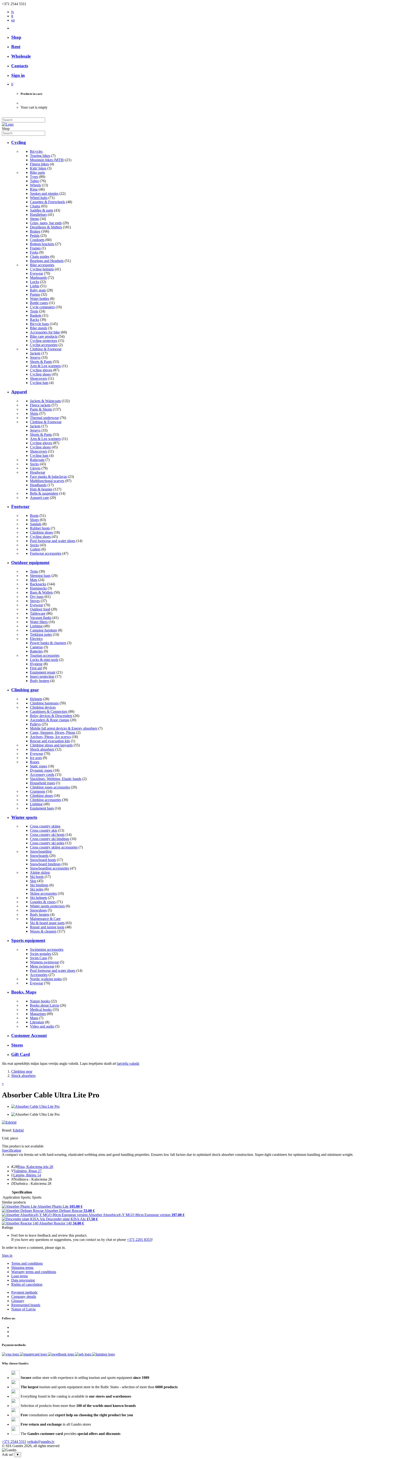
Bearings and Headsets (47, 261)
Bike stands (38, 328)
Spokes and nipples (44, 193)
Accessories (38, 975)
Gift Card (20, 1054)
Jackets (35, 353)
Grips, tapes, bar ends (46, 223)
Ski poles (36, 889)
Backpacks (38, 584)
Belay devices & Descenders (51, 716)
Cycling (18, 142)
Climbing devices (43, 707)
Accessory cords (42, 775)
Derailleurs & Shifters (46, 227)
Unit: (5, 1138)
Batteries (36, 651)
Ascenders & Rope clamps (49, 720)
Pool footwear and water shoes (52, 541)
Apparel (19, 391)
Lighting (36, 626)
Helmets (36, 699)
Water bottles (39, 299)
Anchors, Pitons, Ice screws (50, 737)
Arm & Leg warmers (45, 366)
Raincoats (37, 460)
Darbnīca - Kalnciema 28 (32, 1184)
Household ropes (42, 783)
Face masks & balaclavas (48, 477)
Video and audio (42, 1026)
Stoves (35, 601)
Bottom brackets (42, 244)
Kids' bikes (38, 168)
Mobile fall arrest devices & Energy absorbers (63, 728)
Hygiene (36, 664)
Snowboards (39, 856)
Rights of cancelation (26, 1284)
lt (12, 16)
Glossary (17, 1301)
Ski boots (37, 877)
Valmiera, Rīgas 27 (28, 1171)
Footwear (20, 506)
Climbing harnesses (44, 703)
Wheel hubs (38, 198)
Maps (34, 1018)
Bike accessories (42, 265)
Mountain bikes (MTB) (47, 160)
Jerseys (35, 357)
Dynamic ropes (41, 770)
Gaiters (35, 549)
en (13, 20)
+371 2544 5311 (14, 1442)
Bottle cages (39, 303)
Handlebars (38, 215)
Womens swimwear (44, 962)
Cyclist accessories (44, 345)
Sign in (7, 1255)
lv (12, 12)
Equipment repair (42, 672)
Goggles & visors (43, 902)
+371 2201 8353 (139, 1240)
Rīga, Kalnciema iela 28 (35, 1167)
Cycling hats (39, 383)
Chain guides (39, 257)
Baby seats (38, 290)
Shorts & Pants (41, 362)
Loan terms (19, 1276)
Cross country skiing (45, 826)
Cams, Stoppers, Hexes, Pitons (52, 733)
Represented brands (25, 1305)
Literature (37, 1022)
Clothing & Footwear (45, 349)
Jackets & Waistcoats (45, 401)
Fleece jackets (40, 405)
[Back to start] (8, 124)
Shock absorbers (42, 749)
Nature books (40, 1001)
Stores (17, 1045)
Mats (33, 580)
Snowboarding (41, 851)
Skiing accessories (43, 893)
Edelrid (18, 1130)
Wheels (35, 185)
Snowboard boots (43, 860)
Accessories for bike (45, 332)
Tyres (34, 177)
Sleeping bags (40, 576)
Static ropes (38, 766)
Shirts (34, 413)
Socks (34, 464)
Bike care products (44, 336)
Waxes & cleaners (43, 931)
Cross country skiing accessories (54, 847)
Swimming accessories (46, 949)
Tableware (37, 613)
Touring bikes (40, 156)
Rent (15, 46)
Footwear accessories (45, 553)
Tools (34, 311)
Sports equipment (28, 940)
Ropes (34, 762)
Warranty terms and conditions (33, 1272)
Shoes (34, 520)
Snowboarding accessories (49, 868)
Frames (35, 248)
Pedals (35, 236)
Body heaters (39, 681)
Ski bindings (39, 885)
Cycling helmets (42, 269)
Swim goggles (40, 954)
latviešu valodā (128, 1063)
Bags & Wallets (41, 592)
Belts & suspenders (44, 493)
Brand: (7, 1130)
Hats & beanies (41, 489)
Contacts (19, 65)
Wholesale (21, 56)
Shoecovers (38, 378)
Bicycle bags (39, 324)
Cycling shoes (40, 374)
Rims (34, 189)
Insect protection (42, 676)
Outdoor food (40, 609)
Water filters (39, 622)
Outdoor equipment (30, 562)
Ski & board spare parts (47, 923)
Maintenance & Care (45, 919)
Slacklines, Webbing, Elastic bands (55, 779)
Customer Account (29, 1035)
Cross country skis (43, 830)
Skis (33, 881)
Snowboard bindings (45, 864)
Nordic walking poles (46, 979)
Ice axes (36, 758)
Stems (34, 219)
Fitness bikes (39, 164)
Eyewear (36, 273)
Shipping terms (22, 1268)
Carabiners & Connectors (48, 712)
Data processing (23, 1280)
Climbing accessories (45, 800)
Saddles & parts (41, 210)
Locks (34, 282)
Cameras (36, 647)
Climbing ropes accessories (50, 787)
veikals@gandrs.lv (40, 1442)
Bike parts (37, 172)
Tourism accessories (44, 655)
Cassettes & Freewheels (47, 202)
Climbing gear (25, 689)
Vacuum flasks (40, 618)
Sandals (35, 524)
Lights (34, 286)
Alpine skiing (40, 872)
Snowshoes (38, 910)
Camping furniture (43, 630)
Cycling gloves (41, 370)
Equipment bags (42, 808)
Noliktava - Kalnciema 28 (33, 1179)
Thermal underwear (44, 418)
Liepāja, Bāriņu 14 (27, 1175)
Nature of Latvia (23, 1309)
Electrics (36, 639)
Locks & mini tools (44, 660)
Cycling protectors (43, 341)
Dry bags (36, 597)
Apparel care (39, 498)
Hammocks (38, 588)
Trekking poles (41, 634)
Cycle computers (42, 307)
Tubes (34, 181)
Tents (34, 571)
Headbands (38, 485)
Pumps (35, 294)
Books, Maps (23, 992)
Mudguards (38, 278)
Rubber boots (40, 528)
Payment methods (24, 1292)
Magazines (38, 1014)
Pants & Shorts (41, 409)
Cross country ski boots (47, 835)
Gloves (35, 468)
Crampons (37, 791)
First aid (36, 668)
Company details (23, 1297)
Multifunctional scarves (47, 481)
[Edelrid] (9, 1122)
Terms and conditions (27, 1263)
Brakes (35, 231)
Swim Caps (38, 958)
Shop (16, 37)
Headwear (37, 472)
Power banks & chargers (48, 643)
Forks (34, 252)
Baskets (35, 315)
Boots (34, 516)
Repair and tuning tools (47, 927)
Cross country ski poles (47, 843)
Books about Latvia (44, 1005)
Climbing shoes (41, 532)
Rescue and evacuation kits (50, 741)
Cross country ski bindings (49, 839)
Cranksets (37, 240)
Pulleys (35, 724)
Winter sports (24, 817)
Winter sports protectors (47, 906)
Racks (34, 320)
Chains (35, 206)
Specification (11, 1150)
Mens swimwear (42, 966)
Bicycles (36, 151)
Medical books (41, 1010)
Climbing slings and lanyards (51, 745)
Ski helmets (38, 898)
